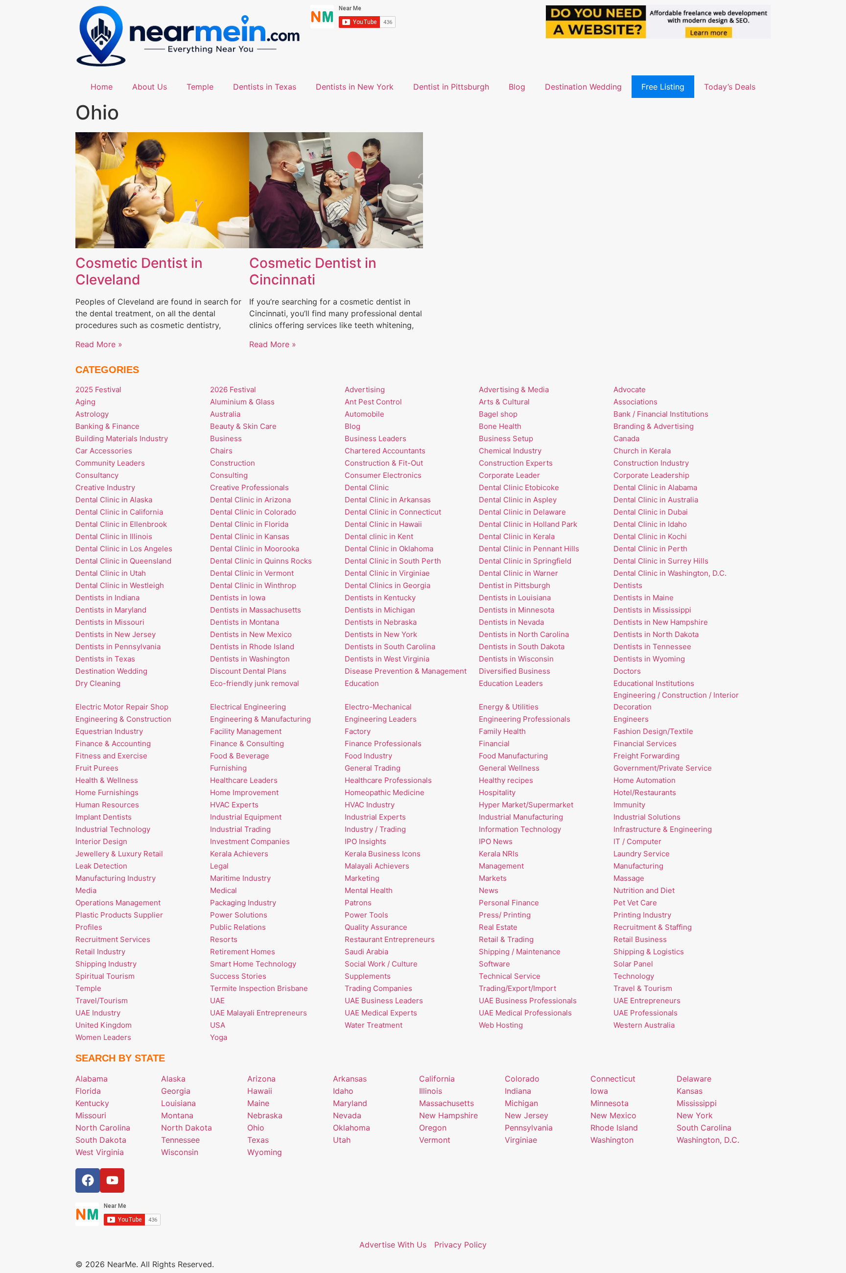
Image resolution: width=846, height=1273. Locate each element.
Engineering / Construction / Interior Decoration (676, 700)
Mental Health (369, 890)
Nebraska (264, 1115)
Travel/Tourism (101, 1000)
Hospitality (497, 792)
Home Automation (644, 780)
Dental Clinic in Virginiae (387, 573)
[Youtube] (112, 1180)
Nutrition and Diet (644, 890)
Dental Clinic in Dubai (650, 512)
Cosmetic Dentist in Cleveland (139, 271)
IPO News (496, 841)
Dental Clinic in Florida (249, 524)
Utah (342, 1140)
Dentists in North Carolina (524, 634)
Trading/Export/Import (517, 988)
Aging (85, 401)
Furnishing (228, 768)
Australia (225, 414)
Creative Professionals (249, 487)
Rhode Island (614, 1127)
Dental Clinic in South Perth (393, 561)
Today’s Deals (729, 87)
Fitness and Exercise (111, 755)
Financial (494, 743)
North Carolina (102, 1127)
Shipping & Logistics (648, 951)
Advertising (365, 389)
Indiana (518, 1091)
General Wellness (509, 768)
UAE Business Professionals (528, 1000)
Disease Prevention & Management (406, 671)
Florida (88, 1091)
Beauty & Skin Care (243, 426)
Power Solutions (238, 914)
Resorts (223, 939)
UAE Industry (97, 1012)
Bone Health (500, 426)
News (488, 890)
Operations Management (118, 902)
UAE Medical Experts (381, 1012)
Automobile (364, 414)
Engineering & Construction (123, 719)
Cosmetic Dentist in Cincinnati (312, 271)
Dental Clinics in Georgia (387, 585)
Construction (232, 463)
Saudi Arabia (366, 951)
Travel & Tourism (642, 988)
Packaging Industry (243, 902)
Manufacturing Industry (115, 878)
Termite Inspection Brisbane (259, 988)
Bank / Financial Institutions (660, 414)
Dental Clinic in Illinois (113, 536)
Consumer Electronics (383, 475)
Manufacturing (638, 866)
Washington (612, 1140)
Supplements (368, 976)
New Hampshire (448, 1115)
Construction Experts (516, 463)
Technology (633, 976)
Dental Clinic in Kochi (650, 536)
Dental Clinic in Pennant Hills (529, 548)
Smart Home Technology (253, 963)
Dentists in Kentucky (380, 597)
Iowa (599, 1091)
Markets (493, 878)
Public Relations (238, 927)
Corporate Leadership (651, 475)
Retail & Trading (506, 939)
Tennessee (180, 1140)
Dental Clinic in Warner (518, 573)
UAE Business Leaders (384, 1000)
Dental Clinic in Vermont (252, 573)
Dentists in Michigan (380, 609)
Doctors (627, 671)
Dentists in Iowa (237, 597)
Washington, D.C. (708, 1140)
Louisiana (178, 1103)
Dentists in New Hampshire (660, 622)
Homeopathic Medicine (384, 792)
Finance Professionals (383, 743)
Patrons (358, 902)
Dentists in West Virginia (387, 658)
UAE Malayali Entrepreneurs (258, 1012)
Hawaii (259, 1091)
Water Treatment (373, 1025)
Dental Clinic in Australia (655, 499)
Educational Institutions (653, 683)
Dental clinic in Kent (379, 536)
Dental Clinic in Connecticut (393, 512)
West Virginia (99, 1152)
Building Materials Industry (121, 438)
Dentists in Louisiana (515, 597)
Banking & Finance (107, 426)
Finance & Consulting (247, 743)
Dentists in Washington (250, 658)
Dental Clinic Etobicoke (519, 487)
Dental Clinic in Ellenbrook (121, 524)
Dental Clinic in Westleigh (119, 585)
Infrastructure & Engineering (662, 829)
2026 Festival (233, 389)
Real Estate (498, 927)
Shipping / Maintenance (520, 951)
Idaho (343, 1091)
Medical (223, 890)
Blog (517, 87)
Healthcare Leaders (244, 780)
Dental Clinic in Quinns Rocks (261, 561)
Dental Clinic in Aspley (518, 499)
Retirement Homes (242, 951)
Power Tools (366, 914)
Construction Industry (651, 463)
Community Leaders (110, 463)
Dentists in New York (355, 87)
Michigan (521, 1103)
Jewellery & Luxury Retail (119, 853)
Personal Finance (509, 902)
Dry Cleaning (97, 683)
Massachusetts (446, 1103)
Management (501, 866)
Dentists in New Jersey (115, 634)
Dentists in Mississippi (652, 609)
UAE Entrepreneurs (647, 1000)
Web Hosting (501, 1025)
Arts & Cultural (504, 401)
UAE (217, 1000)
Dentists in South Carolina (390, 646)
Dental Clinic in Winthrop (253, 585)
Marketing (362, 878)
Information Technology (520, 829)
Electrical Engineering (248, 706)
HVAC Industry (370, 804)
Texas (258, 1140)
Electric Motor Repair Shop (121, 706)
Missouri (90, 1115)
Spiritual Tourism (105, 976)
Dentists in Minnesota (516, 609)
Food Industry (368, 755)
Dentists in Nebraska (381, 622)
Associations (635, 401)
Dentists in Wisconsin (516, 658)
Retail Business (640, 939)
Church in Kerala (642, 450)
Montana (177, 1115)
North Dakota (186, 1127)
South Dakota (100, 1140)
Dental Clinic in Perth (650, 548)
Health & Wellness (106, 780)
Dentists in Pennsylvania (118, 646)
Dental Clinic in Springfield (525, 561)
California (437, 1079)
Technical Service (509, 976)
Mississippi (697, 1103)
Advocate (629, 389)
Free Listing (662, 87)
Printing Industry (642, 914)
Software (494, 963)
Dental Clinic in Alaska (113, 499)
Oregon (432, 1127)
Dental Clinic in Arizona (250, 499)
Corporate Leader (509, 475)
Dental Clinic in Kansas (249, 536)
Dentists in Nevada (511, 622)
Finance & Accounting (113, 743)
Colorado (522, 1079)
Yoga (218, 1037)
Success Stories (238, 976)
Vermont (434, 1140)
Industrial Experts (375, 817)
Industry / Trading (375, 829)
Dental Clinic (367, 487)
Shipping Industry (106, 963)
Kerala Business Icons (383, 853)
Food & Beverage (239, 755)
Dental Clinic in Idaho (650, 524)
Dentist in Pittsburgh (451, 87)
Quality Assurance (376, 927)
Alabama (91, 1079)
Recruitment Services (112, 939)
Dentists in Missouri (109, 622)
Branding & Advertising (653, 426)
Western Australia (644, 1025)
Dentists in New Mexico (251, 634)
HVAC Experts (234, 804)
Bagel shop (498, 414)
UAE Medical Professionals (525, 1012)
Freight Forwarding (646, 755)
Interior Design (101, 841)
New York (695, 1115)
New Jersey (526, 1115)
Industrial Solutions (647, 817)
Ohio (255, 1127)
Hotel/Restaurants (644, 792)
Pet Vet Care (635, 902)
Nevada (347, 1115)
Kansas (690, 1091)
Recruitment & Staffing (652, 927)
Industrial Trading (240, 829)
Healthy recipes (506, 780)
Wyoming (264, 1152)
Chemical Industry (510, 450)
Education (362, 683)
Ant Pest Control (373, 401)
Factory (358, 731)
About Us (149, 87)
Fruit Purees (96, 768)
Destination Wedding (583, 87)
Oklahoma (351, 1127)
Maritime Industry (240, 878)
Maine (258, 1103)
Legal (219, 866)
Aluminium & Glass (242, 401)
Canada (626, 438)
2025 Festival (98, 389)
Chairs (221, 450)
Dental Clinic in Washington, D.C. (670, 573)
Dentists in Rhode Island (252, 646)
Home (102, 87)
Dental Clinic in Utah (110, 573)
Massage (628, 878)
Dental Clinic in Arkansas (388, 499)
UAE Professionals (645, 1012)
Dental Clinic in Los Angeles (123, 548)
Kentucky (92, 1103)
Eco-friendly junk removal (254, 683)
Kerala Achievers (239, 853)
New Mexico (613, 1115)
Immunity (629, 804)
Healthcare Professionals (388, 780)
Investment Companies (250, 841)
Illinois (430, 1091)
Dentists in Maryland (110, 609)
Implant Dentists (103, 817)
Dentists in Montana (244, 622)
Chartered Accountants (385, 450)
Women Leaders (103, 1037)
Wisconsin (179, 1152)
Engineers (631, 719)
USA (217, 1025)
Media (85, 890)
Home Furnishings (107, 792)
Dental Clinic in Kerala (517, 536)
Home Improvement (244, 792)
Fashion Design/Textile (653, 731)
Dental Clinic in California (119, 512)
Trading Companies (378, 988)
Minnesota (609, 1103)
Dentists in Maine (643, 597)
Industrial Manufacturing (521, 817)
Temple (200, 87)
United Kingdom (103, 1025)
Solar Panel (633, 963)
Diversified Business (514, 671)
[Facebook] (87, 1180)
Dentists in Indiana (107, 597)
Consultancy (96, 475)
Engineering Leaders (381, 719)
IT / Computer (637, 841)
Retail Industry (100, 951)
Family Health (502, 731)
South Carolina (704, 1127)
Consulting (229, 475)
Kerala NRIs (498, 853)
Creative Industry (105, 487)
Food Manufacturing (513, 755)
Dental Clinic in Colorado (253, 512)
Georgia (175, 1091)
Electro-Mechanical (378, 706)
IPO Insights (365, 841)
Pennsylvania (529, 1127)
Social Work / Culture (381, 963)
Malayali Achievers (377, 866)
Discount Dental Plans (248, 671)
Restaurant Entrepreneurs (390, 939)
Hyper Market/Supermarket (526, 804)
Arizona (261, 1079)
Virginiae (521, 1140)
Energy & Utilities (509, 706)
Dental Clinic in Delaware (522, 512)
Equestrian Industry (109, 731)
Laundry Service (641, 853)
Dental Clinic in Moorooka (254, 548)
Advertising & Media (514, 389)
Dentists (627, 585)
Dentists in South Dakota (521, 646)
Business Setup (506, 438)
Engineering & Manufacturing (260, 719)
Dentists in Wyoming (649, 658)
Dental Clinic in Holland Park (528, 524)
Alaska (173, 1079)
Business (226, 438)
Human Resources (107, 804)
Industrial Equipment (246, 817)
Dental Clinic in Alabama (655, 487)
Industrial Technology (112, 829)
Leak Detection (101, 866)
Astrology (92, 414)
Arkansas (350, 1079)
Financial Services (645, 743)
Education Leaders (511, 683)
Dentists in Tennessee (652, 646)
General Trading (372, 768)
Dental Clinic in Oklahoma (389, 548)
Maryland (350, 1103)
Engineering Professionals (524, 719)
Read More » (98, 344)
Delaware (694, 1079)
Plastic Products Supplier (119, 914)
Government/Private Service (662, 768)
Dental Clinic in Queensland (123, 561)
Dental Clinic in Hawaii (383, 524)
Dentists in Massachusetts (255, 609)
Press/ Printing (505, 914)
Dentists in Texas (264, 87)
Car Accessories (103, 450)
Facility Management (246, 731)
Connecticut (612, 1079)
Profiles (88, 927)
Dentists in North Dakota (656, 634)
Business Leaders (375, 438)
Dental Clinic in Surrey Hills (660, 561)
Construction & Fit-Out (384, 463)
